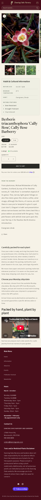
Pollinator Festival (10, 375)
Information (8, 361)
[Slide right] (39, 70)
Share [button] (5, 234)
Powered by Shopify (33, 496)
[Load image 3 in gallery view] (31, 70)
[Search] (37, 8)
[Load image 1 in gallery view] (10, 70)
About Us (7, 366)
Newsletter (7, 379)
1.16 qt (6, 140)
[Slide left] (2, 70)
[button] (2, 3)
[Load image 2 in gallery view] (20, 70)
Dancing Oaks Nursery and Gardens (17, 496)
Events (6, 370)
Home (6, 357)
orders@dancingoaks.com (13, 442)
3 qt (14, 140)
